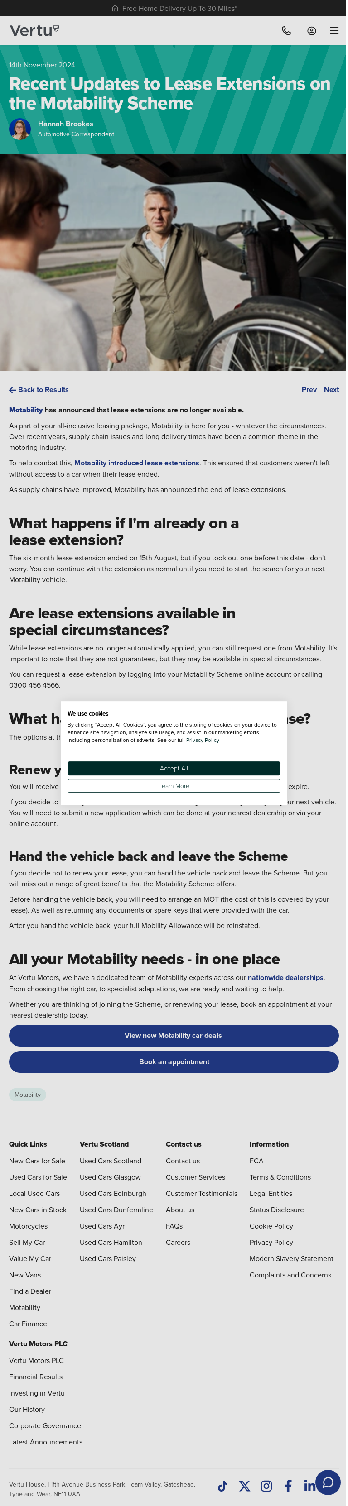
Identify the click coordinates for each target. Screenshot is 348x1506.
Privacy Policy (202, 740)
